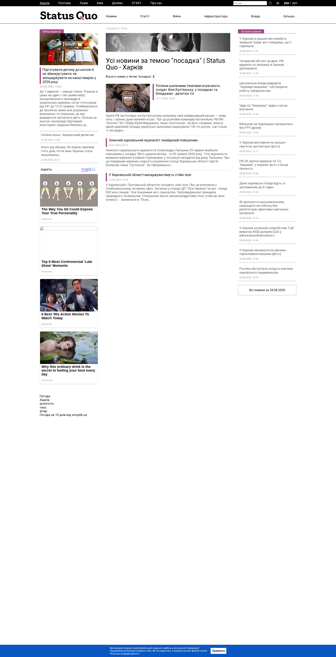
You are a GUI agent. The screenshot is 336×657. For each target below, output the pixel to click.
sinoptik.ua (79, 415)
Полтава (64, 3)
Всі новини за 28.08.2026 (267, 290)
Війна (177, 16)
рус (294, 3)
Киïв (100, 3)
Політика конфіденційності (125, 653)
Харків (44, 3)
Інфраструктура (216, 16)
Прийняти (218, 650)
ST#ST (137, 3)
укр (286, 3)
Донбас (117, 3)
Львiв (84, 3)
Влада (255, 16)
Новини (111, 16)
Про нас (156, 3)
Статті (144, 16)
